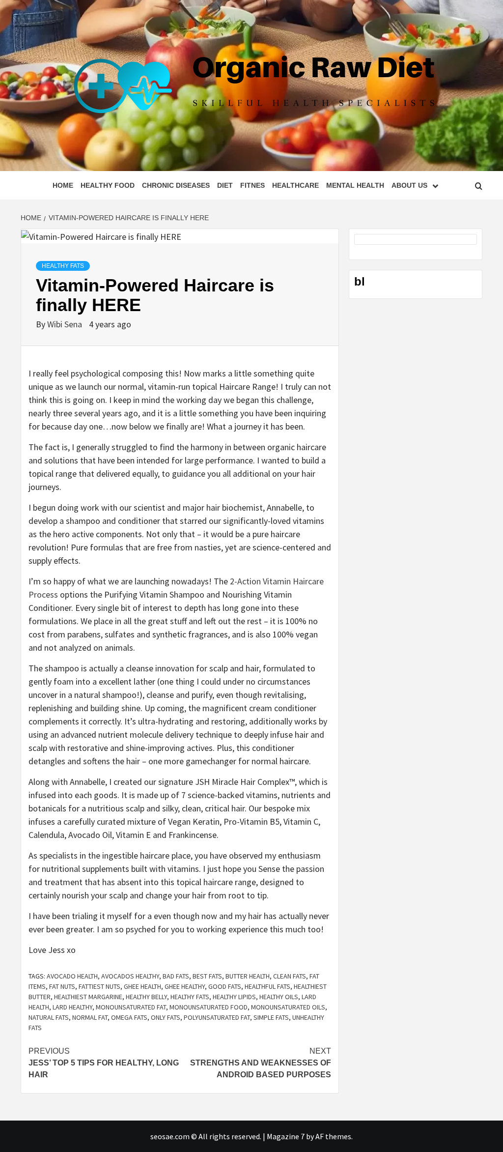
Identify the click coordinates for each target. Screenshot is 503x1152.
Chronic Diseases (176, 185)
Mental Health (355, 185)
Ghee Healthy (185, 986)
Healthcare (295, 185)
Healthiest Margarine (88, 996)
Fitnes (252, 185)
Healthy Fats (63, 265)
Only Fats (165, 1017)
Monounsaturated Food (208, 1007)
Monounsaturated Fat (131, 1007)
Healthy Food (108, 185)
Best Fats (207, 976)
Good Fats (224, 986)
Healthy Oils (278, 996)
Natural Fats (48, 1017)
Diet (225, 185)
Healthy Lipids (234, 996)
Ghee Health (142, 986)
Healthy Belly (146, 996)
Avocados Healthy (130, 976)
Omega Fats (129, 1017)
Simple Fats (271, 1017)
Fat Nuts (62, 986)
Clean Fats (289, 976)
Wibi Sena (65, 324)
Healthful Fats (267, 986)
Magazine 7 (286, 1136)
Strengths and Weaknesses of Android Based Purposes (260, 1063)
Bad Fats (176, 976)
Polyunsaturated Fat (217, 1017)
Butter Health (247, 976)
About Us (409, 185)
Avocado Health (72, 976)
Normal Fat (90, 1017)
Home (63, 185)
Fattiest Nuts (99, 986)
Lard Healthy (72, 1007)
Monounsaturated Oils (288, 1007)
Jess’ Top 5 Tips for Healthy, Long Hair (103, 1063)
